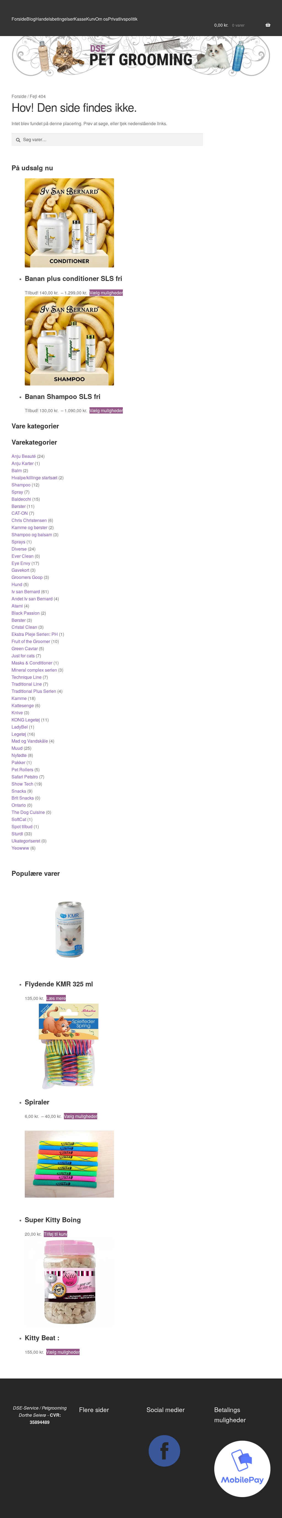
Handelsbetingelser (55, 19)
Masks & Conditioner (32, 663)
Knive (17, 712)
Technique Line (27, 677)
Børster (19, 506)
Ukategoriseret (26, 841)
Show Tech (22, 784)
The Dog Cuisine (28, 812)
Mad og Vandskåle (30, 741)
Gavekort (20, 570)
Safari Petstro (25, 776)
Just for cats (23, 655)
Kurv (90, 19)
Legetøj (19, 734)
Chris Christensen (29, 520)
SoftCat (19, 819)
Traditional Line (27, 684)
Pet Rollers (22, 769)
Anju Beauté (24, 456)
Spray (17, 492)
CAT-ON (20, 513)
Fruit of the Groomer (31, 641)
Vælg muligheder (106, 292)
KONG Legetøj (26, 719)
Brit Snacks (23, 798)
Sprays (18, 541)
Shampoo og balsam (32, 534)
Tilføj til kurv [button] (55, 1234)
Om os (101, 19)
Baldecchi (21, 499)
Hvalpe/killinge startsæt (34, 477)
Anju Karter (23, 463)
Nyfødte (19, 755)
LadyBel (20, 727)
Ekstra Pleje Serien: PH (35, 634)
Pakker (18, 762)
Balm (17, 470)
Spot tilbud (22, 826)
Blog (31, 19)
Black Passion (26, 613)
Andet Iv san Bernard (32, 598)
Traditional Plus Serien (34, 691)
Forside (19, 19)
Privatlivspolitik (122, 19)
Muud (17, 748)
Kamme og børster (29, 527)
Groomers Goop (27, 577)
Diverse (19, 549)
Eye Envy (21, 563)
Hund (17, 584)
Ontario (19, 805)
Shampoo (21, 485)
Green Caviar (25, 648)
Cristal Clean (24, 627)
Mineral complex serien (34, 670)
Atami (17, 606)
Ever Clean (23, 556)
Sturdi (17, 833)
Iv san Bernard (26, 591)
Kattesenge (23, 705)
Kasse (80, 19)
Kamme (19, 698)
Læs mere (56, 998)
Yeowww (20, 848)
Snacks (19, 791)
